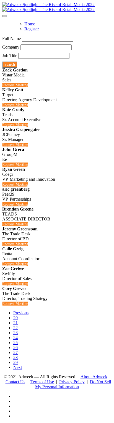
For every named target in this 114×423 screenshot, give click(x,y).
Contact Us (15, 381)
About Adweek (94, 376)
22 (15, 327)
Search (9, 64)
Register (31, 28)
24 (15, 337)
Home (29, 24)
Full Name (11, 38)
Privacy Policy (72, 381)
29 (15, 362)
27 (15, 352)
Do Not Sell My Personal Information (73, 384)
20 (15, 317)
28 (15, 357)
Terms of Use (42, 381)
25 (15, 342)
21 (15, 322)
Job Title (9, 55)
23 (15, 332)
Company (10, 47)
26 (15, 347)
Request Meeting (15, 85)
